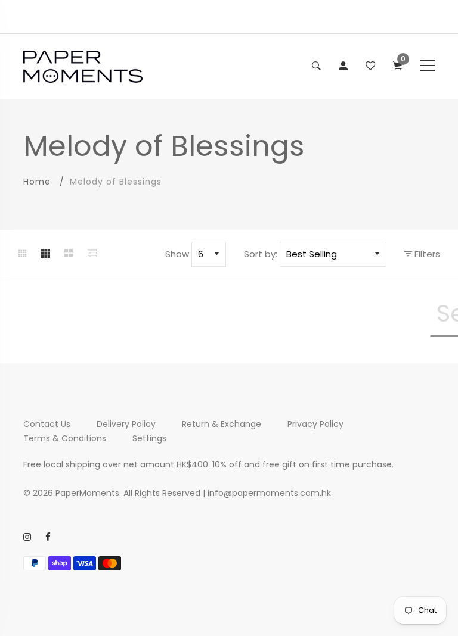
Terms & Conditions (64, 438)
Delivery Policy (126, 424)
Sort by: (260, 254)
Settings (149, 438)
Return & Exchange (221, 424)
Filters (426, 254)
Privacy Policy (315, 424)
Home (37, 182)
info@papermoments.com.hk (269, 493)
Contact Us (46, 424)
